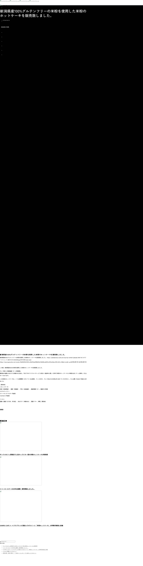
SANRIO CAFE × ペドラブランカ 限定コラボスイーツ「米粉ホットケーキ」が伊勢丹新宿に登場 (25, 549)
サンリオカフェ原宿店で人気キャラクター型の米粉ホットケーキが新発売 (20, 546)
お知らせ (4, 5)
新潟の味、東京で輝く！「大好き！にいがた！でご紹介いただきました (19, 553)
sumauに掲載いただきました (10, 551)
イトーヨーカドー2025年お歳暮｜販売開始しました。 (15, 548)
